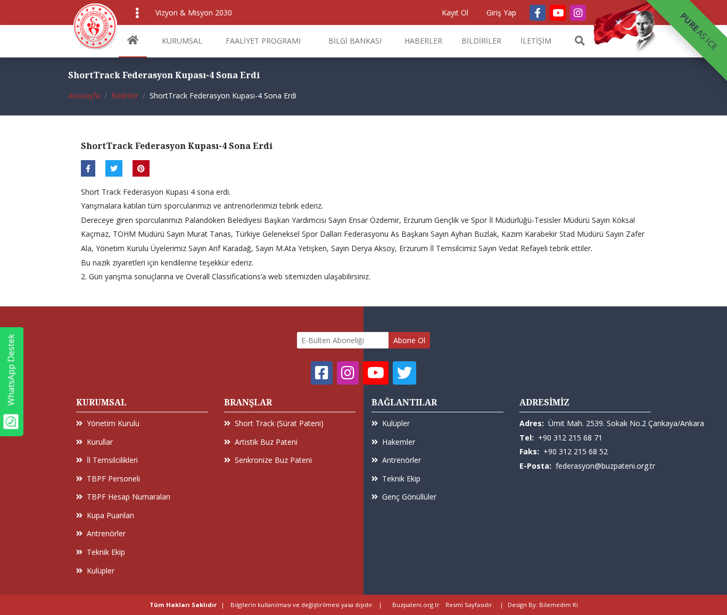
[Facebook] (538, 13)
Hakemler (398, 442)
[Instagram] (578, 13)
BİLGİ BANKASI (355, 41)
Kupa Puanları (110, 515)
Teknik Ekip (106, 552)
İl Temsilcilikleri (112, 460)
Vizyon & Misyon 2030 (193, 12)
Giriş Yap (501, 12)
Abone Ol (409, 340)
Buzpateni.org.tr (416, 605)
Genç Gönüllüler (409, 497)
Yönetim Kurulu (113, 423)
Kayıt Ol (455, 12)
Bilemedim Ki (558, 605)
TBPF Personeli (113, 478)
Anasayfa (84, 95)
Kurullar (100, 442)
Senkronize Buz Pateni (273, 460)
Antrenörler (106, 533)
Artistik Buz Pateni (266, 442)
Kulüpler (100, 571)
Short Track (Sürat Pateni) (279, 423)
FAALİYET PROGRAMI (263, 41)
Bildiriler (124, 95)
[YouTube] (558, 13)
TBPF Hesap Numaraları (128, 497)
